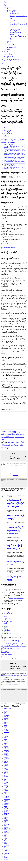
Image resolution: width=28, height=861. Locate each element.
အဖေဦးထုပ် (12, 643)
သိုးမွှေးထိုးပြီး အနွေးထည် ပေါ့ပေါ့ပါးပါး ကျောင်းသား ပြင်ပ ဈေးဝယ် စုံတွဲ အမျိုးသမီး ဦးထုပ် (12, 445)
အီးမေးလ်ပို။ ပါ (5, 652)
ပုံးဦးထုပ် (12, 21)
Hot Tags (3, 640)
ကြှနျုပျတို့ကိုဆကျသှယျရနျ (11, 59)
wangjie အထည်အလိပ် (7, 654)
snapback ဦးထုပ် (5, 643)
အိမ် (5, 5)
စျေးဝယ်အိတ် (10, 44)
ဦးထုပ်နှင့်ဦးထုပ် (11, 10)
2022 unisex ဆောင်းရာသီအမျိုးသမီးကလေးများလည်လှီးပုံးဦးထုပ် (15, 531)
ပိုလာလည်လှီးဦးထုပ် (15, 29)
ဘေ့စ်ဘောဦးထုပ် (14, 13)
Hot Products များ (9, 640)
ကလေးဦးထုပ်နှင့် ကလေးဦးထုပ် (18, 24)
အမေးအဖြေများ (8, 54)
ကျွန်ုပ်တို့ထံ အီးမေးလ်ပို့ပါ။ (8, 247)
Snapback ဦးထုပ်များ (15, 32)
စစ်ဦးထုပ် (12, 26)
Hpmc (8, 49)
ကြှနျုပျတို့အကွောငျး (9, 56)
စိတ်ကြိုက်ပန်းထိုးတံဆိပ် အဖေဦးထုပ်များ (12, 646)
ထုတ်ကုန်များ (7, 7)
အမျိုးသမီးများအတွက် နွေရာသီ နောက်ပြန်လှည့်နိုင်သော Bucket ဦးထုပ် (15, 503)
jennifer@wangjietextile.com (16, 598)
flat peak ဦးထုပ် (20, 643)
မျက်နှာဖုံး (9, 41)
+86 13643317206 (6, 708)
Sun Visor (12, 34)
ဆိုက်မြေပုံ (17, 640)
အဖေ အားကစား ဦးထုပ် (13, 648)
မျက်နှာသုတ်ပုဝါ (11, 47)
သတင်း (6, 51)
